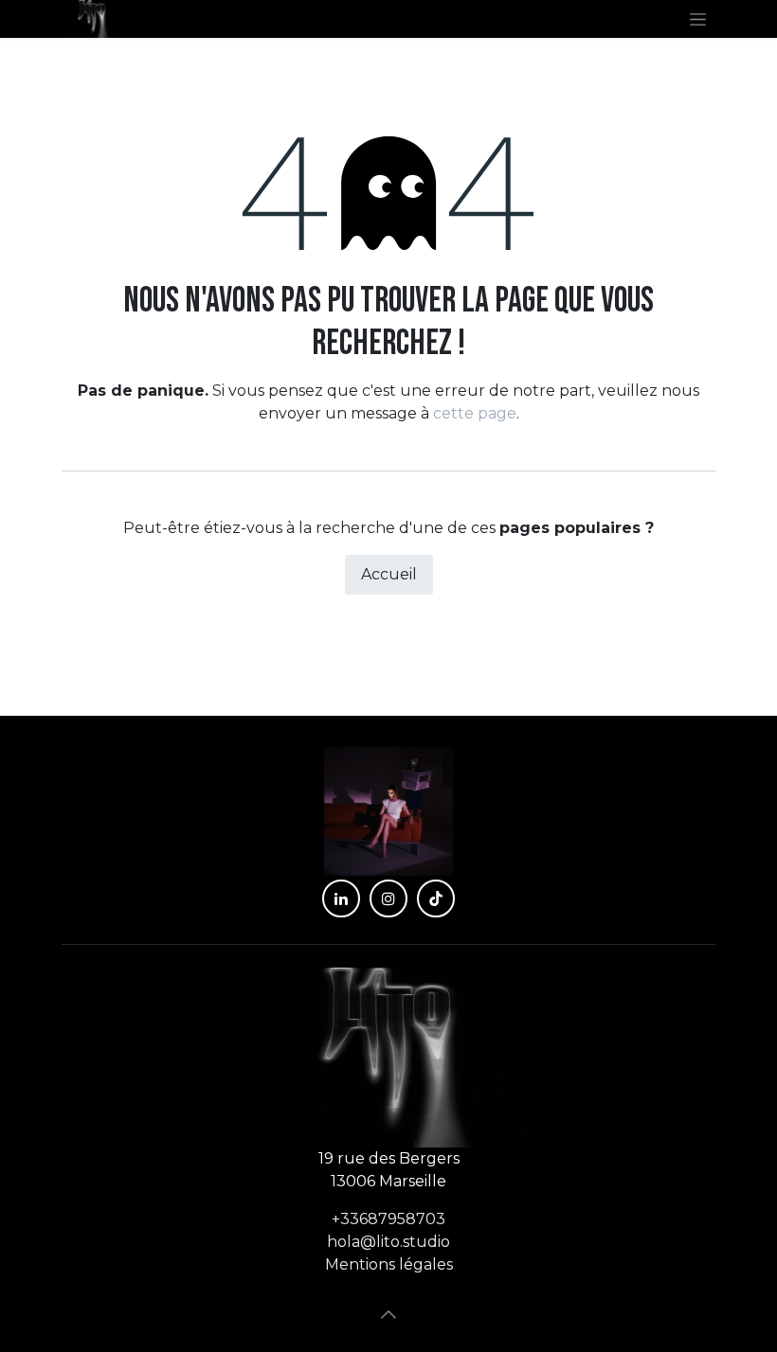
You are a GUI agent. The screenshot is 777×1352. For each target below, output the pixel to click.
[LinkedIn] (341, 898)
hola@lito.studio (388, 1242)
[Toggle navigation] (697, 19)
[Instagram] (388, 898)
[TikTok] (436, 898)
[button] (388, 1314)
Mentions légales (389, 1264)
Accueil (389, 574)
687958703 (388, 1219)
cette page (474, 413)
